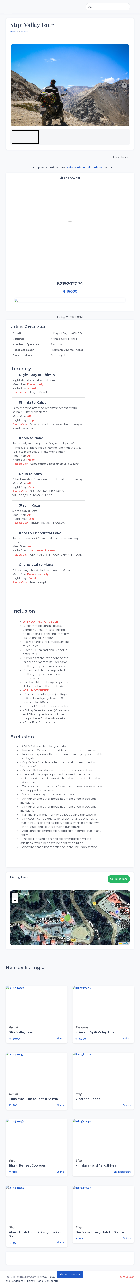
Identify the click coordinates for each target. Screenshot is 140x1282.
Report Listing (120, 157)
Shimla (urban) (122, 1171)
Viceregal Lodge (88, 1099)
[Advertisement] (70, 251)
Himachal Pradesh (89, 167)
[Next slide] (124, 85)
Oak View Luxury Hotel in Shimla (99, 1232)
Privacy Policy (46, 1277)
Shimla (71, 167)
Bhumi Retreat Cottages (27, 1165)
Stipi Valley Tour (21, 1032)
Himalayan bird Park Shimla (95, 1165)
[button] (25, 137)
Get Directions (118, 879)
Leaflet (125, 943)
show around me (70, 1274)
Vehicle (24, 31)
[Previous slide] (15, 85)
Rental (14, 31)
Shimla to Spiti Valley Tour (94, 1032)
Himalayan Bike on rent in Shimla (33, 1099)
